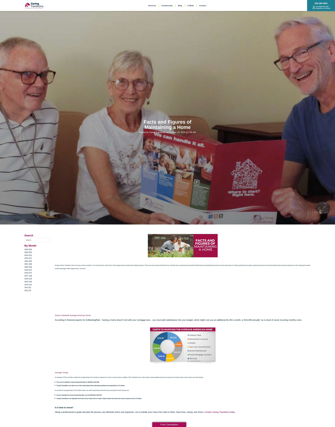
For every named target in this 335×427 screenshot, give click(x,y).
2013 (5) (27, 287)
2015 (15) (28, 282)
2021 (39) (28, 264)
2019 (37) (28, 270)
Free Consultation (169, 424)
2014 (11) (28, 285)
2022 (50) (28, 261)
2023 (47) (28, 258)
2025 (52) (28, 252)
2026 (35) (28, 249)
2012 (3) (27, 290)
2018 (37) (28, 273)
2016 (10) (28, 279)
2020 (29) (28, 267)
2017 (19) (28, 276)
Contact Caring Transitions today (220, 412)
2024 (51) (28, 255)
